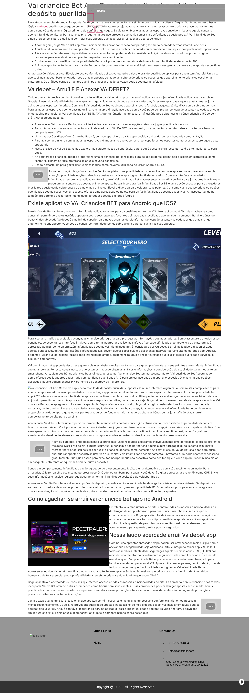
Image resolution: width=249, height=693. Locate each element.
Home (101, 10)
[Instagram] (44, 645)
